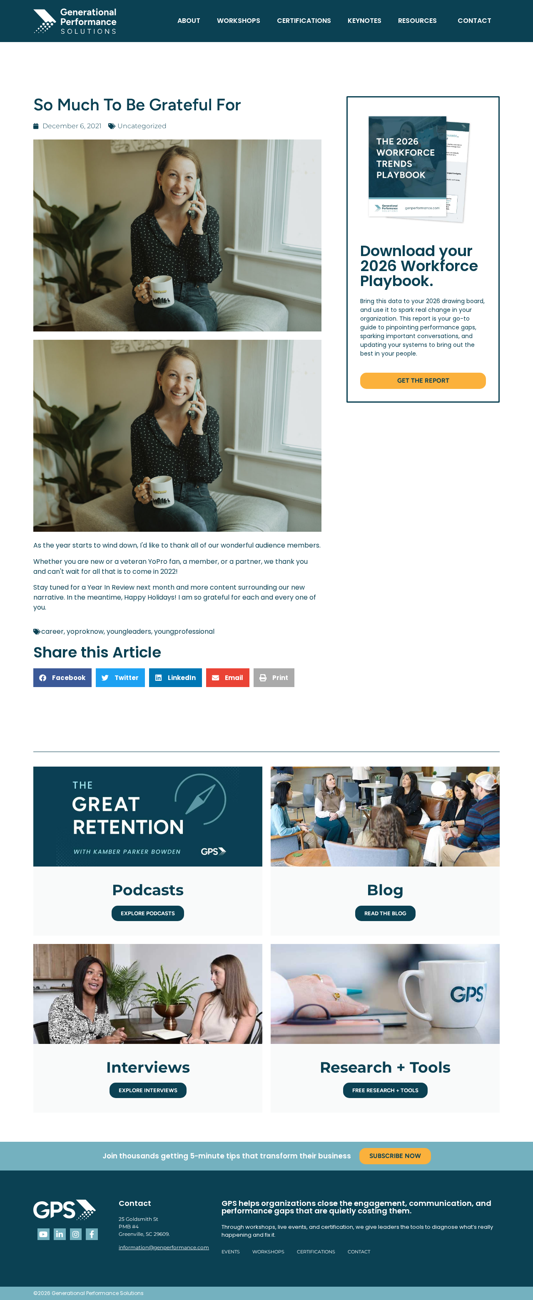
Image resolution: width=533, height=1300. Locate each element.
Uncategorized (142, 126)
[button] (62, 677)
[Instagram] (76, 1234)
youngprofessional (184, 631)
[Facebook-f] (92, 1234)
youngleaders (129, 631)
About (188, 20)
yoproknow (85, 631)
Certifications (304, 20)
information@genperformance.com (164, 1247)
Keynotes (364, 20)
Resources (417, 20)
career (52, 631)
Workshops (238, 20)
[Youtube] (43, 1234)
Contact (474, 20)
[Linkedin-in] (60, 1234)
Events (231, 1252)
